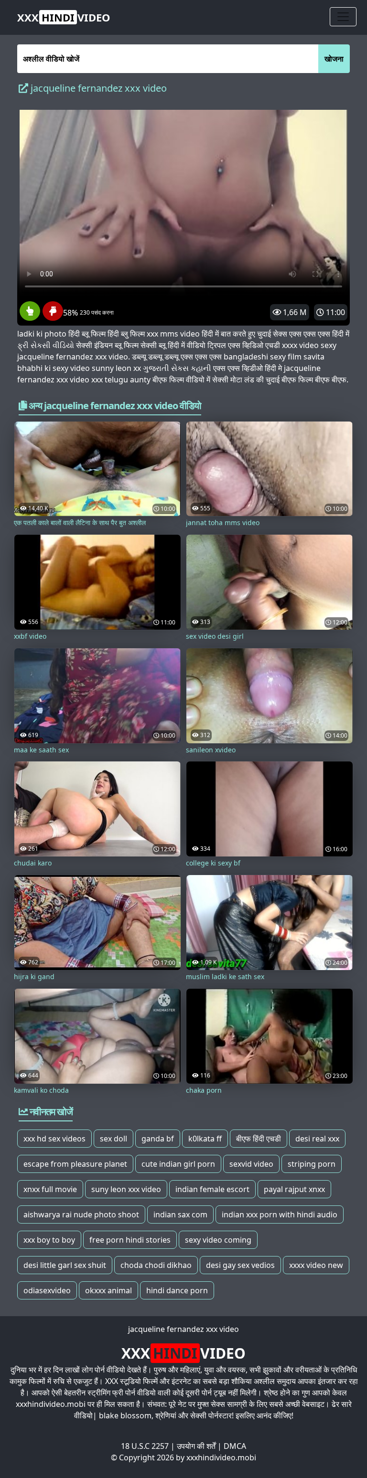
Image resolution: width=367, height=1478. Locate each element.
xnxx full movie (50, 1189)
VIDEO (63, 17)
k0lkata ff (205, 1138)
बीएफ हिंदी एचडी (258, 1138)
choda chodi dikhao (156, 1265)
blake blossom (125, 1415)
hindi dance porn (177, 1290)
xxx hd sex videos (54, 1138)
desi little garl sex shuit (64, 1265)
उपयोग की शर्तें (196, 1446)
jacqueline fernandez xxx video (183, 1329)
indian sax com (180, 1214)
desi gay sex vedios (240, 1265)
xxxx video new (316, 1265)
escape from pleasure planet (75, 1164)
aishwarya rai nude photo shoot (81, 1214)
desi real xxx (317, 1138)
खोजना (334, 58)
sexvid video (251, 1164)
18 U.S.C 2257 (145, 1446)
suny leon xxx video (126, 1189)
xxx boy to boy (49, 1240)
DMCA (235, 1446)
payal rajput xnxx (294, 1189)
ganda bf (157, 1138)
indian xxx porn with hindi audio (279, 1214)
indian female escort (212, 1189)
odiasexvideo (47, 1290)
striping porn (311, 1164)
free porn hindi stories (130, 1240)
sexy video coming (218, 1240)
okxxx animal (108, 1290)
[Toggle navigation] (343, 16)
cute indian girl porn (178, 1164)
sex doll (113, 1138)
